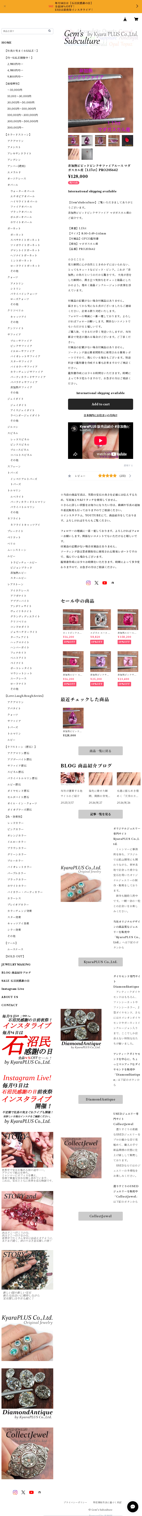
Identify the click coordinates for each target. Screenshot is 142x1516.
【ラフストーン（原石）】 (20, 747)
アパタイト (14, 708)
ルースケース (15, 949)
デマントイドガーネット (25, 250)
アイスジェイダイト (22, 410)
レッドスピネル (20, 439)
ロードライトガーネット (25, 266)
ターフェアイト (19, 637)
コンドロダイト (20, 626)
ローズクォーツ (19, 299)
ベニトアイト (18, 658)
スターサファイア (21, 361)
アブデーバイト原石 (19, 759)
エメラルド (14, 172)
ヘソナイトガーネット (23, 255)
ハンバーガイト (19, 647)
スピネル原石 (15, 772)
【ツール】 (11, 943)
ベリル (11, 543)
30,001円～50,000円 (21, 102)
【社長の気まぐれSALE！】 (21, 50)
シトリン (15, 288)
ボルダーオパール (21, 217)
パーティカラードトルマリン (28, 502)
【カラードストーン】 (18, 134)
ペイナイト (17, 663)
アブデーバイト (19, 601)
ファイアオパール (21, 206)
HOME (6, 42)
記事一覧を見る (100, 814)
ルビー (11, 556)
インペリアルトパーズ (23, 479)
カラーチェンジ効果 (19, 911)
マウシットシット (21, 673)
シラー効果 (14, 929)
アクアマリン (15, 141)
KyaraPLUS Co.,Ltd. (100, 962)
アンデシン (14, 159)
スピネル (12, 433)
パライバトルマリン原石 (22, 778)
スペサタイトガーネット (25, 240)
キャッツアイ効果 (18, 923)
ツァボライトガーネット (25, 245)
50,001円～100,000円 (21, 108)
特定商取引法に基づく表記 (107, 1502)
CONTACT (9, 1005)
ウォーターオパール (22, 191)
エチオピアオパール (22, 196)
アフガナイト (18, 595)
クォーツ (12, 277)
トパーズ (12, 472)
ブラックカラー (17, 879)
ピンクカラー (15, 829)
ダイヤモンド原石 (18, 791)
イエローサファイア (22, 351)
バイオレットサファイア (25, 356)
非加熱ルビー (18, 573)
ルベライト (17, 496)
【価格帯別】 (12, 83)
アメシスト (14, 147)
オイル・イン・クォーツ (22, 803)
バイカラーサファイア (24, 366)
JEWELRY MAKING (16, 964)
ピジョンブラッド (21, 567)
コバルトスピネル (21, 455)
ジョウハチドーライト (24, 632)
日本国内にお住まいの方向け (100, 415)
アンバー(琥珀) (16, 166)
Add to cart (101, 404)
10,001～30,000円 (19, 96)
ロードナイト (18, 683)
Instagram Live (12, 989)
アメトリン (17, 283)
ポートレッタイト (21, 668)
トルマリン (14, 490)
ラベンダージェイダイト (25, 415)
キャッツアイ (18, 316)
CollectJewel (100, 1216)
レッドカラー (15, 823)
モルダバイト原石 (18, 797)
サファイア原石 (17, 765)
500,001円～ (15, 127)
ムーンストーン (16, 550)
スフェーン (14, 466)
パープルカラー (16, 873)
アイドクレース (19, 590)
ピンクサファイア (21, 346)
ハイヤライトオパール (24, 201)
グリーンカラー (17, 854)
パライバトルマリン (22, 507)
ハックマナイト (19, 642)
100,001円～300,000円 (22, 115)
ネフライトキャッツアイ (25, 525)
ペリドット (14, 537)
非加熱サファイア (21, 387)
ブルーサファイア (21, 341)
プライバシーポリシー (75, 1502)
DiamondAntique (100, 1099)
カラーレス (14, 898)
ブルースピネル (19, 450)
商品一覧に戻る (100, 751)
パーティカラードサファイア (28, 377)
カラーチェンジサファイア (26, 372)
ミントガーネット (21, 260)
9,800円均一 (15, 76)
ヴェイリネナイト (21, 611)
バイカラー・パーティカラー (25, 892)
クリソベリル (15, 310)
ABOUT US (9, 997)
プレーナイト (15, 531)
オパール (12, 185)
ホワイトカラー (17, 886)
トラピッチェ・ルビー (23, 562)
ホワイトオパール (21, 222)
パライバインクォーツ (24, 294)
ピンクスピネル (20, 444)
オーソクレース (16, 178)
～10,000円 (14, 90)
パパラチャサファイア (24, 382)
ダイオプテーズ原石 (19, 809)
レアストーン (15, 584)
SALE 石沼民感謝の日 (15, 980)
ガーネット (14, 228)
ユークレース (18, 678)
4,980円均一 (15, 70)
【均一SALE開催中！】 (19, 57)
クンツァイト (15, 328)
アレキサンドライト (19, 153)
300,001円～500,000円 (22, 121)
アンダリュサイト (21, 606)
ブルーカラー (15, 860)
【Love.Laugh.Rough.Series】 (24, 696)
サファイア (14, 334)
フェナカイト (18, 652)
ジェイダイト (15, 399)
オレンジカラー (17, 835)
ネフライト (14, 518)
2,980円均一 (15, 64)
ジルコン (12, 427)
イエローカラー (16, 842)
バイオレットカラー (19, 867)
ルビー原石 (14, 784)
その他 (14, 271)
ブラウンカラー (17, 848)
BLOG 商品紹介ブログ (16, 972)
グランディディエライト (25, 616)
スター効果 (14, 917)
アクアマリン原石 (18, 753)
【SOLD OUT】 (15, 956)
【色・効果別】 (14, 816)
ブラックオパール (21, 212)
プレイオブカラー (18, 904)
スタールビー (18, 578)
